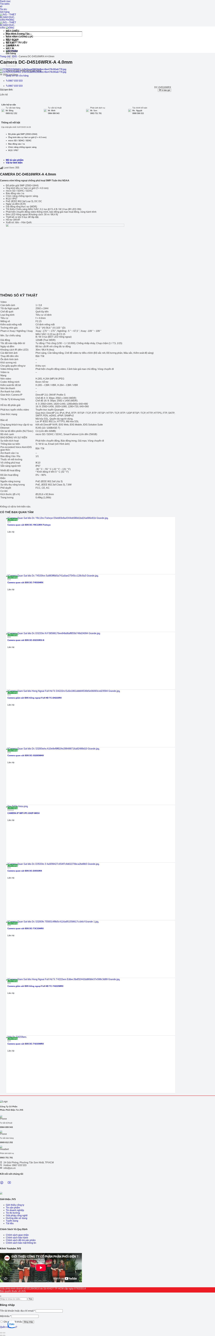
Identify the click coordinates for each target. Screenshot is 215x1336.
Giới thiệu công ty (15, 1205)
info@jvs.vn (10, 1168)
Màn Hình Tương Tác (17, 33)
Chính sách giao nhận (17, 1235)
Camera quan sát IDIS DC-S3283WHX (25, 755)
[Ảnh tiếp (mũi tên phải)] (4, 1335)
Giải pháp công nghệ (16, 1215)
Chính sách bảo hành (17, 1237)
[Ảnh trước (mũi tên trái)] (1, 1335)
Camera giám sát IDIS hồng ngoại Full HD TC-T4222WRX (35, 986)
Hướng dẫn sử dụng (16, 1218)
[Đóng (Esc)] (1, 1332)
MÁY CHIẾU (12, 31)
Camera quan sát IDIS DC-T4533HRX (25, 582)
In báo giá (165, 90)
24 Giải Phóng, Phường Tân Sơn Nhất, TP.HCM (29, 1162)
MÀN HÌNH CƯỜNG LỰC (19, 36)
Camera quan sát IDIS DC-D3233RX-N (25, 640)
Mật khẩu (5, 1316)
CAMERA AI (12, 45)
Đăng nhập (28, 1322)
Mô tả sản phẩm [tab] (14, 160)
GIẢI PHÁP (12, 51)
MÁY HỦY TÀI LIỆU (16, 42)
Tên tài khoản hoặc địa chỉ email (17, 1311)
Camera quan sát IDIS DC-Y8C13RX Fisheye (29, 525)
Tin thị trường (13, 1213)
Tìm (30, 1299)
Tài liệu (10, 1223)
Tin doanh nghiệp (15, 1210)
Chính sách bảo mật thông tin (21, 1243)
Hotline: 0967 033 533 (15, 1165)
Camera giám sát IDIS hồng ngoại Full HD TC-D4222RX (34, 698)
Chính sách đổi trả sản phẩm (21, 1240)
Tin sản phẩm (13, 1207)
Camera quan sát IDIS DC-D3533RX (24, 871)
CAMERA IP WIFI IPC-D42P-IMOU (23, 813)
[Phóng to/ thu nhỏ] (4, 1332)
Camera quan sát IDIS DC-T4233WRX (25, 1044)
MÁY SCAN (12, 39)
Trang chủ (5, 56)
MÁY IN (10, 48)
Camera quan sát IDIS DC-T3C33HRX (25, 928)
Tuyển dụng (12, 1221)
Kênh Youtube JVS (10, 1248)
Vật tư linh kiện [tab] (14, 162)
